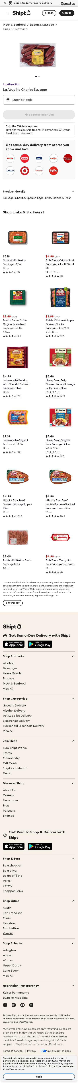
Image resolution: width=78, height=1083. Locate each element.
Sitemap (8, 815)
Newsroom (10, 800)
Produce (8, 678)
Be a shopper (12, 865)
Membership (11, 758)
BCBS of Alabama (15, 997)
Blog (6, 805)
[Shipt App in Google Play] (40, 644)
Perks (7, 880)
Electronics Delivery (16, 720)
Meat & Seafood (14, 683)
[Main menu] (7, 13)
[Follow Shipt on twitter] (31, 1005)
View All (8, 688)
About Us (9, 790)
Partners (9, 810)
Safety (7, 885)
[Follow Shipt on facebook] (5, 1005)
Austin (7, 907)
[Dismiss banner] (5, 3)
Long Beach (11, 970)
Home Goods (12, 673)
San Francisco (12, 913)
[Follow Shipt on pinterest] (22, 1005)
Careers (8, 795)
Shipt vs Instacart (15, 768)
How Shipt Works (15, 747)
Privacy (31, 1051)
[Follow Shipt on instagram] (14, 1005)
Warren (8, 960)
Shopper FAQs (13, 891)
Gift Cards (10, 763)
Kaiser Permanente (16, 992)
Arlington (9, 950)
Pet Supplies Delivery (17, 715)
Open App (68, 3)
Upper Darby (12, 965)
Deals (7, 773)
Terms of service (12, 1051)
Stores (7, 753)
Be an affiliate (12, 875)
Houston (9, 923)
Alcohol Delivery (14, 710)
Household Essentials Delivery (23, 725)
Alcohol (8, 663)
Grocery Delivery (14, 705)
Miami (7, 918)
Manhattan (11, 928)
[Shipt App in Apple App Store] (14, 644)
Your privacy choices (58, 1051)
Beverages (10, 668)
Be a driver (10, 870)
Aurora (7, 955)
